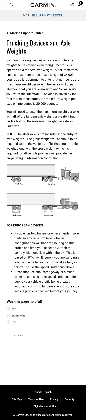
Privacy (54, 399)
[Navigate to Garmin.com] (43, 5)
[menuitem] (12, 5)
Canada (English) (43, 392)
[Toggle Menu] (2, 4)
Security (69, 399)
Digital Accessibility (44, 406)
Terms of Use (36, 399)
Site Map (17, 399)
